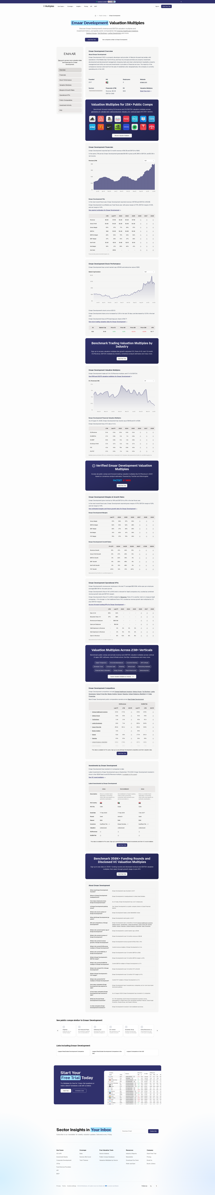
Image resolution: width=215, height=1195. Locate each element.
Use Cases (61, 6)
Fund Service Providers (63, 1167)
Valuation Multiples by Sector (108, 1160)
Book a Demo (151, 1164)
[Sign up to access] (140, 220)
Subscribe (153, 1131)
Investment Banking (132, 662)
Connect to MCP (102, 1)
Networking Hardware (144, 666)
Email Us (149, 1160)
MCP (95, 6)
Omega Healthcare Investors (127, 31)
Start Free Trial (166, 6)
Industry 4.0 (126, 112)
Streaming (121, 666)
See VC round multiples (96, 777)
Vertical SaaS (131, 666)
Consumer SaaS (110, 666)
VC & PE (58, 1153)
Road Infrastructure (131, 670)
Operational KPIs (64, 95)
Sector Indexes (104, 1153)
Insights (78, 6)
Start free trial (145, 91)
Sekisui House (91, 33)
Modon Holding (112, 694)
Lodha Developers (114, 33)
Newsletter (129, 1157)
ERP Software (144, 662)
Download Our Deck (132, 1160)
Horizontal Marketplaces (116, 662)
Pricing (86, 6)
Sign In (157, 6)
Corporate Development (63, 1160)
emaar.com (143, 82)
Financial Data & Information (102, 670)
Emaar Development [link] (114, 15)
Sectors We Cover (85, 1157)
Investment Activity (65, 105)
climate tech (105, 112)
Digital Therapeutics (101, 662)
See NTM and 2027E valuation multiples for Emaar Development (109, 376)
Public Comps (102, 15)
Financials (62, 75)
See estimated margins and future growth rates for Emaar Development (112, 509)
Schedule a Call (79, 1090)
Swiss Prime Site (101, 694)
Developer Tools (98, 666)
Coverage (70, 6)
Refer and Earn (130, 1164)
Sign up (60, 60)
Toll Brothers (102, 33)
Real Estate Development (95, 90)
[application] (122, 178)
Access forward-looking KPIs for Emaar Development (106, 604)
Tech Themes (84, 1160)
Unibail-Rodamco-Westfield (137, 694)
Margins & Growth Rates (66, 90)
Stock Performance (65, 80)
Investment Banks (62, 1157)
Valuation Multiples (65, 85)
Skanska (125, 694)
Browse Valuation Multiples (122, 135)
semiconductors (115, 112)
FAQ (60, 110)
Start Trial (65, 1090)
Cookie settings (71, 1186)
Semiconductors (144, 670)
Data (81, 1153)
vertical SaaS (135, 112)
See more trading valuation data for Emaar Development (107, 322)
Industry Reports (131, 1153)
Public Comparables (65, 100)
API (91, 6)
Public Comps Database (106, 1157)
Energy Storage (118, 670)
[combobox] (149, 160)
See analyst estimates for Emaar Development (104, 210)
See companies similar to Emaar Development (114, 39)
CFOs (58, 1164)
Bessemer (124, 597)
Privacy (58, 1186)
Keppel (119, 694)
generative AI (95, 112)
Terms (64, 1186)
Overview (62, 70)
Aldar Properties (146, 926)
